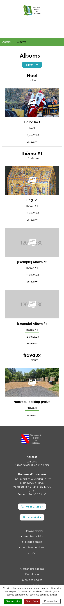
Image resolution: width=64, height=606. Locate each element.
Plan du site (32, 574)
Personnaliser (51, 601)
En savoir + (32, 141)
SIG (34, 552)
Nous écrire (34, 517)
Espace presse (33, 541)
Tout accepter (13, 601)
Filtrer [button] (29, 64)
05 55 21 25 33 (34, 506)
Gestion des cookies (32, 568)
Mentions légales (32, 579)
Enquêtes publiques (33, 547)
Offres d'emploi (34, 531)
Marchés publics (33, 536)
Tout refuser (32, 601)
